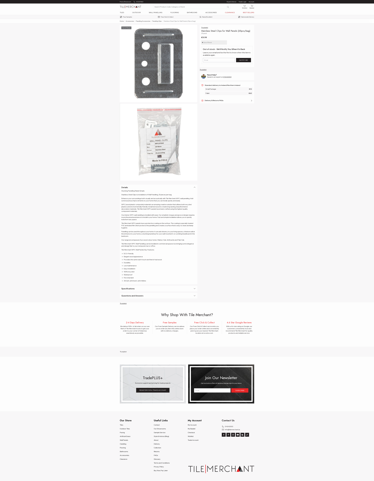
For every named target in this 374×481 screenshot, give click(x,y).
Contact (157, 425)
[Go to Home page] (130, 6)
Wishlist (191, 436)
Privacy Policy (159, 467)
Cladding (123, 444)
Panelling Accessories (143, 21)
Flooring (174, 12)
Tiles (122, 12)
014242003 (227, 77)
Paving (122, 432)
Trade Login (242, 2)
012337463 (139, 2)
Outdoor (136, 12)
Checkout (191, 432)
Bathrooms (192, 12)
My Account (192, 425)
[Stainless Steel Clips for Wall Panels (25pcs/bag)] (158, 63)
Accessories (211, 12)
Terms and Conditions (162, 463)
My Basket (191, 429)
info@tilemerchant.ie (232, 430)
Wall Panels (124, 440)
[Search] (228, 7)
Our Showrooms (160, 429)
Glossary (157, 459)
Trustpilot (204, 28)
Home (122, 21)
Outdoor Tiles (125, 429)
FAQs (156, 455)
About (156, 440)
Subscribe (239, 390)
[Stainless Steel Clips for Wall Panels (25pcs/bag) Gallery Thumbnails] (158, 103)
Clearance (230, 12)
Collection (157, 448)
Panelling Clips (157, 21)
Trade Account (193, 440)
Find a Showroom (125, 2)
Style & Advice (231, 2)
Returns (157, 451)
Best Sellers (248, 12)
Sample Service (159, 432)
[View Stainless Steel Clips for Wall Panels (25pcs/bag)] (158, 142)
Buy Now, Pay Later (161, 470)
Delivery (157, 444)
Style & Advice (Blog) (161, 436)
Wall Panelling (155, 12)
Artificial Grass (125, 436)
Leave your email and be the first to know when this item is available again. (227, 53)
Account (251, 2)
